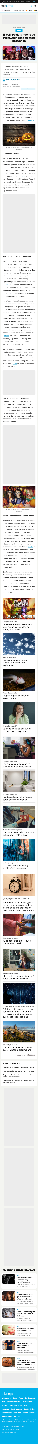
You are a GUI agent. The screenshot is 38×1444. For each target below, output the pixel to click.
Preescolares (7, 1413)
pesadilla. (30, 120)
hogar (25, 1421)
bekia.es (4, 1420)
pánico (5, 285)
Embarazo (5, 1409)
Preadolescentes (29, 1413)
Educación (32, 1398)
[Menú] (35, 5)
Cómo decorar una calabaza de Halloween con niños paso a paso (26, 1362)
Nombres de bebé (13, 1402)
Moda (18, 1)
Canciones (13, 1405)
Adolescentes (7, 1416)
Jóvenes (17, 1416)
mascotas (5, 1421)
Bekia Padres (17, 27)
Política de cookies (8, 1429)
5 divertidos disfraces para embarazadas (25, 1330)
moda (10, 1420)
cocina (22, 1420)
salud (12, 1421)
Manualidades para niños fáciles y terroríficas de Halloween (24, 1280)
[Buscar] (31, 6)
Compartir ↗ (31, 89)
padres (28, 1420)
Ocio (18, 1275)
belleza (16, 1420)
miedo (6, 336)
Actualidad (12, 1)
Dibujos (4, 1405)
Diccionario (22, 1405)
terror (23, 176)
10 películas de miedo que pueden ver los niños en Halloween (25, 1297)
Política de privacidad (18, 1426)
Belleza (23, 1)
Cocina (28, 1)
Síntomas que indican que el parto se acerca (18, 1071)
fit (29, 1421)
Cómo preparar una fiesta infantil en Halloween (24, 1345)
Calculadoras (27, 1402)
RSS (17, 1429)
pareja (33, 1420)
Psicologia (23, 1398)
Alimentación (6, 1398)
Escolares (17, 1413)
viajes (33, 1421)
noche (30, 547)
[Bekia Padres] (7, 6)
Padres (34, 1)
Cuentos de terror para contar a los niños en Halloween (26, 1314)
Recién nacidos (16, 1409)
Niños (32, 1409)
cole (15, 364)
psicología (18, 1421)
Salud (23, 27)
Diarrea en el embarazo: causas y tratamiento (18, 1067)
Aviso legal (5, 1426)
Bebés (26, 1409)
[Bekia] (5, 2)
